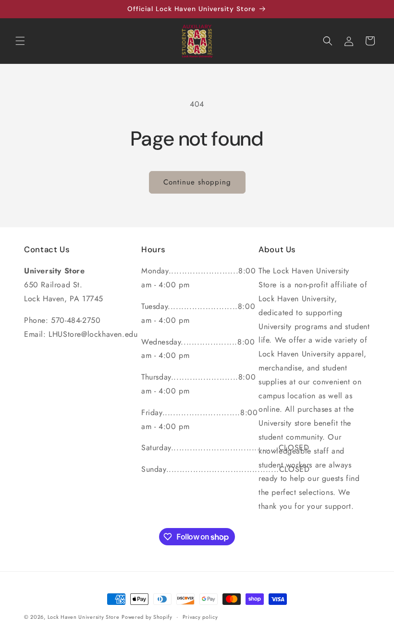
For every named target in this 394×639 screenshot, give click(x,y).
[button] (20, 40)
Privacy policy (200, 617)
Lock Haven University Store (84, 617)
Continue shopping (197, 182)
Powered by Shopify (147, 617)
